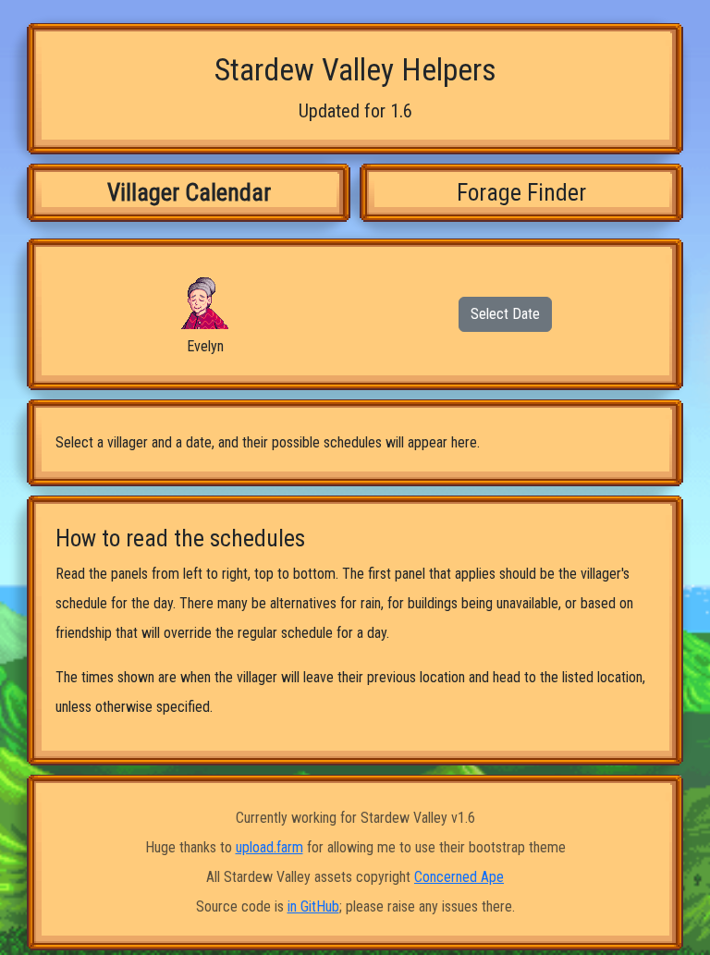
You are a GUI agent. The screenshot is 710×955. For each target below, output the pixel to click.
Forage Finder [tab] (521, 192)
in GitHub (313, 906)
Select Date (505, 314)
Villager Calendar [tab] (189, 192)
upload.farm (269, 847)
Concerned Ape (459, 877)
